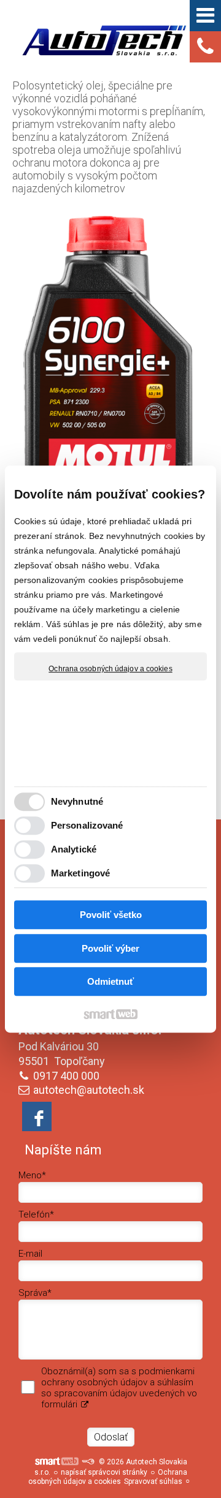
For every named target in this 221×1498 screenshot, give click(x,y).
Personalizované (87, 825)
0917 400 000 (66, 1075)
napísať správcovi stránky (104, 1472)
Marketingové (80, 873)
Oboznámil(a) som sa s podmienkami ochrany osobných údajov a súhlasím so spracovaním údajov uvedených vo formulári (119, 1388)
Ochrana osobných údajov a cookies (110, 668)
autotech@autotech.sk (88, 1089)
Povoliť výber (110, 948)
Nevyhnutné (77, 801)
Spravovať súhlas (153, 1481)
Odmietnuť (110, 981)
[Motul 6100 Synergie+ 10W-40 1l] (110, 371)
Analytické (73, 849)
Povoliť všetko (111, 914)
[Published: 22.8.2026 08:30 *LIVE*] (88, 1462)
